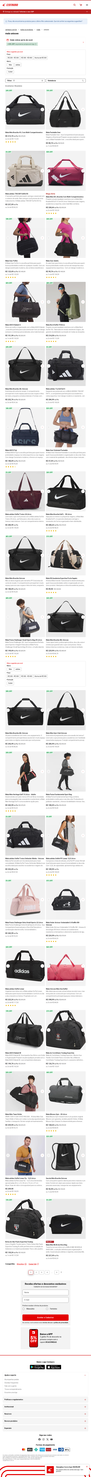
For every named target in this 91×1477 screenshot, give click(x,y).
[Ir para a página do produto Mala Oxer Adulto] (66, 238)
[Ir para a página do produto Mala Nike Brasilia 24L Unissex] (25, 366)
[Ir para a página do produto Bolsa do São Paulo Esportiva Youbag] (25, 1219)
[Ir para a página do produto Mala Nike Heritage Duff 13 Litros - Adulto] (25, 771)
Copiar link (32, 1264)
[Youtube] (51, 1439)
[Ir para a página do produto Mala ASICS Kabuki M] (25, 1030)
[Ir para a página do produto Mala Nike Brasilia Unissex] (25, 555)
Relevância (52, 80)
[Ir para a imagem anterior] (8, 109)
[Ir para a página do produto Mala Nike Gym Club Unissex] (66, 710)
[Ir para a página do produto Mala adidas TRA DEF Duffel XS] (25, 171)
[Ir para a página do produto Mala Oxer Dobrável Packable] (66, 427)
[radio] (13, 58)
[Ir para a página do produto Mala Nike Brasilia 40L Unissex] (66, 617)
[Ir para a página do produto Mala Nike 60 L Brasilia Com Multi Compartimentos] (66, 171)
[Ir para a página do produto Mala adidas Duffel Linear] (25, 966)
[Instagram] (43, 1439)
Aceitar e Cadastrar (45, 1317)
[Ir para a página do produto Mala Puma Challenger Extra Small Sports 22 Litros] (25, 900)
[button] (45, 40)
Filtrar (11, 80)
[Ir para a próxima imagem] (42, 109)
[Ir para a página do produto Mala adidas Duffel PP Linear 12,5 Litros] (66, 836)
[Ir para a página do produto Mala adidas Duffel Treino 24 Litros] (25, 491)
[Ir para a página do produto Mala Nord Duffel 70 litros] (66, 302)
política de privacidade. (61, 1322)
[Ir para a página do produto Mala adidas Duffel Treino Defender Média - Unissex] (25, 836)
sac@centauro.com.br (8, 1460)
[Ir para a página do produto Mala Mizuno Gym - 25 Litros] (66, 1091)
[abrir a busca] (74, 5)
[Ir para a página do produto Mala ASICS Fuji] (25, 427)
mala (38, 30)
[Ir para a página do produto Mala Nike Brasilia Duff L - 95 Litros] (66, 491)
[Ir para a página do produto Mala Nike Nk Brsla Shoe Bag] (66, 1219)
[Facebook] (39, 1439)
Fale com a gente (11, 1386)
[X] (47, 1439)
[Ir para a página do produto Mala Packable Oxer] (66, 109)
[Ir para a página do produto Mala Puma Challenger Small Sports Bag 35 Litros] (25, 617)
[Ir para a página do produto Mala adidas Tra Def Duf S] (66, 366)
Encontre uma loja (11, 1392)
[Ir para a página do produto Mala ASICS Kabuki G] (25, 302)
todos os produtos (26, 30)
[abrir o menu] (87, 5)
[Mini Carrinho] (80, 5)
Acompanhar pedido (12, 1379)
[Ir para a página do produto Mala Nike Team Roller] (25, 1091)
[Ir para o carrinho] (80, 5)
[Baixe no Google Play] (37, 1367)
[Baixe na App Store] (53, 1367)
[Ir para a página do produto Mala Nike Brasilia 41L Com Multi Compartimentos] (25, 109)
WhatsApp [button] (20, 1264)
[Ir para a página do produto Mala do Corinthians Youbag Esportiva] (66, 1030)
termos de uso (47, 1322)
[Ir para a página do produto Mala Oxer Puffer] (25, 238)
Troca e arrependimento (13, 1389)
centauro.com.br (11, 30)
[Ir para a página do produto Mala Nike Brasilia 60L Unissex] (25, 710)
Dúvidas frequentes (11, 1383)
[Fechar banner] (87, 1466)
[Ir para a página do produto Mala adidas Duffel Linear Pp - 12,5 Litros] (25, 1155)
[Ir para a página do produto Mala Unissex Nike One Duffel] (66, 966)
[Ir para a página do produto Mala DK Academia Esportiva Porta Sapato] (66, 555)
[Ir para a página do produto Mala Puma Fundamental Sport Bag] (66, 771)
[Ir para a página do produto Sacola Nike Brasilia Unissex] (66, 1155)
